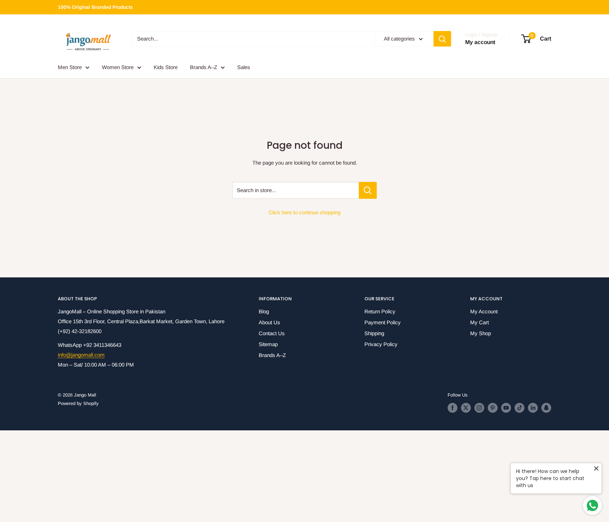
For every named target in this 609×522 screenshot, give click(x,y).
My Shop (480, 333)
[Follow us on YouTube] (506, 408)
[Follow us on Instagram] (479, 408)
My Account (484, 311)
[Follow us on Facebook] (452, 408)
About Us (269, 322)
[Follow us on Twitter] (466, 408)
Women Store (118, 67)
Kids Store (166, 67)
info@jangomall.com (81, 355)
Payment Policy (382, 322)
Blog (264, 311)
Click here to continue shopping (304, 212)
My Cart (479, 322)
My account (480, 42)
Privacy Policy (381, 344)
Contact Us (272, 333)
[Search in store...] (368, 190)
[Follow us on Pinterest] (493, 408)
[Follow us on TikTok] (519, 408)
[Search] (442, 39)
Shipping (374, 333)
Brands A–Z (203, 67)
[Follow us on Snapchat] (546, 408)
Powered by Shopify (78, 403)
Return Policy (379, 311)
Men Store (70, 67)
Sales (243, 67)
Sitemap (268, 344)
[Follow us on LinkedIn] (533, 408)
